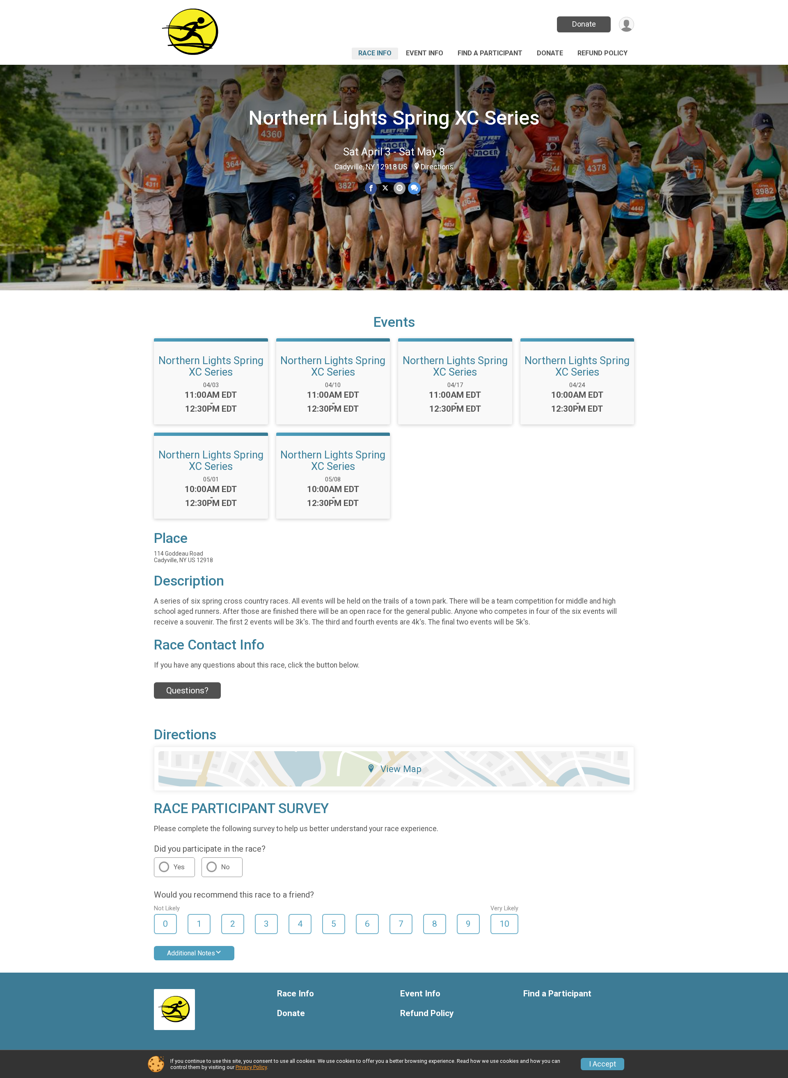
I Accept (602, 1064)
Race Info (375, 53)
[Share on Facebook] (371, 188)
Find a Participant (490, 53)
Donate (584, 24)
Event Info (424, 53)
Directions (437, 167)
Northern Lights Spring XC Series (394, 118)
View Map (400, 768)
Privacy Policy (251, 1067)
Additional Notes (191, 953)
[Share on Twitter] (385, 188)
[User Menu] (626, 24)
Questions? (187, 690)
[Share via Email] (399, 188)
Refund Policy (602, 53)
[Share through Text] (414, 188)
